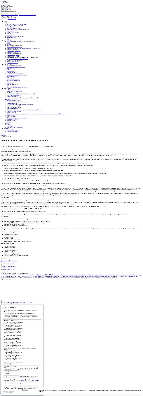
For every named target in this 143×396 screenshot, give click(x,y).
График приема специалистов (14, 91)
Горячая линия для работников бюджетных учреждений (21, 93)
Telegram (8, 371)
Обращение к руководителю (14, 111)
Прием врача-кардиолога (13, 55)
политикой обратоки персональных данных (30, 380)
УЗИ (8, 85)
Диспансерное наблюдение (13, 61)
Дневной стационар (12, 76)
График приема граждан (13, 32)
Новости (9, 33)
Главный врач (10, 27)
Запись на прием (11, 120)
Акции (5, 21)
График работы (10, 31)
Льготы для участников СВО (14, 105)
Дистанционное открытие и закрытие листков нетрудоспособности (24, 109)
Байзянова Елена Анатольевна (14, 345)
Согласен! (41, 391)
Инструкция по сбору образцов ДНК (16, 67)
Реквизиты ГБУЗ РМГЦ (13, 131)
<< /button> (7, 364)
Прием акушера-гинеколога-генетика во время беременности (22, 57)
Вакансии (9, 92)
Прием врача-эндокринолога (14, 53)
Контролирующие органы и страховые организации (20, 104)
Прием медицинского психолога (15, 60)
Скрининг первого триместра (14, 45)
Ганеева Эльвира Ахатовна (13, 323)
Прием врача (10, 83)
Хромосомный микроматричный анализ (17, 87)
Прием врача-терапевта (12, 52)
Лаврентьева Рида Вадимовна (12, 336)
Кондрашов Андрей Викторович (20, 348)
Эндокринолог (26, 316)
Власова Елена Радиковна (12, 338)
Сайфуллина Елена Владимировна (14, 331)
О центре (6, 22)
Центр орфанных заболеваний (14, 127)
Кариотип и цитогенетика (13, 80)
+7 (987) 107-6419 (5, 8)
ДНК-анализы (10, 77)
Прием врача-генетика (12, 63)
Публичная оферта (11, 116)
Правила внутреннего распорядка (15, 36)
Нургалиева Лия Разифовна (13, 333)
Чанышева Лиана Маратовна (13, 358)
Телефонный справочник (13, 130)
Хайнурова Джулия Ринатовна (14, 352)
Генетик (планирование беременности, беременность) (20, 313)
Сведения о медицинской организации (16, 24)
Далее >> (11, 392)
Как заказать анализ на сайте (14, 65)
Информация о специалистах (14, 89)
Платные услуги (8, 64)
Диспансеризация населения (14, 100)
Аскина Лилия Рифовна (12, 356)
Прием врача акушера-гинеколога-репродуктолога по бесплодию (23, 48)
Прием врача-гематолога (13, 49)
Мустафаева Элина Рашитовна (14, 325)
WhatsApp (25, 225)
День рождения (24, 368)
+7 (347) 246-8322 (5, 2)
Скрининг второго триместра (14, 47)
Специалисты (7, 88)
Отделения (6, 123)
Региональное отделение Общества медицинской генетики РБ (22, 97)
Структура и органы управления (15, 25)
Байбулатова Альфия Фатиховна (14, 326)
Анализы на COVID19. (12, 72)
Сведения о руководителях (13, 28)
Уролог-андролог (15, 318)
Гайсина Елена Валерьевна (12, 341)
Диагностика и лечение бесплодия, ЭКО (17, 75)
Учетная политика (11, 37)
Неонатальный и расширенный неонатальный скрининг (21, 41)
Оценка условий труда (12, 96)
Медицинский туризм (12, 119)
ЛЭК (8, 39)
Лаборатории (10, 126)
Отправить (31, 274)
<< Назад (6, 392)
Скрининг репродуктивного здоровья (16, 101)
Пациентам (6, 99)
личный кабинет (12, 19)
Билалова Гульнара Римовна (13, 354)
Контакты (6, 128)
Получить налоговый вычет (14, 107)
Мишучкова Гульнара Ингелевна (14, 343)
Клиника (9, 124)
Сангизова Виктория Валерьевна (14, 322)
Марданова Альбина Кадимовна (13, 329)
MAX (7, 373)
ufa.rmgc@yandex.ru (6, 9)
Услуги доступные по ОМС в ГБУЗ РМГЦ (17, 59)
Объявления (10, 35)
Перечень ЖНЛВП (11, 112)
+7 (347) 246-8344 (5, 5)
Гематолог (27, 315)
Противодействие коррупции (14, 95)
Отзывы (9, 122)
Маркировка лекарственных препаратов (17, 117)
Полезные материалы (12, 103)
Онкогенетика (10, 81)
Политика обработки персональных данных (18, 29)
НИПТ (8, 43)
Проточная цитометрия (12, 84)
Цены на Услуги (11, 68)
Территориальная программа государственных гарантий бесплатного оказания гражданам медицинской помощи (35, 113)
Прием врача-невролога (13, 56)
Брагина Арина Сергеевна (12, 351)
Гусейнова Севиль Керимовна (13, 355)
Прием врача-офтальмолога (13, 51)
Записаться (25, 389)
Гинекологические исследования (15, 73)
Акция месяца (10, 71)
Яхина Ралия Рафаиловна (12, 359)
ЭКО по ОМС (10, 44)
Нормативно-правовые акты (14, 108)
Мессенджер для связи (24, 369)
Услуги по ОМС (8, 40)
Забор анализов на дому (13, 79)
